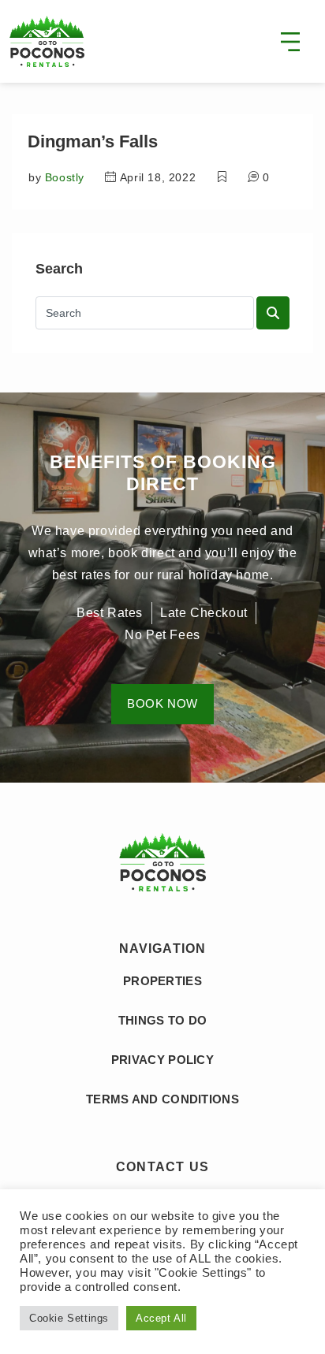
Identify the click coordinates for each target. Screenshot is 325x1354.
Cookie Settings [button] (69, 1318)
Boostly (64, 177)
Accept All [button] (161, 1318)
